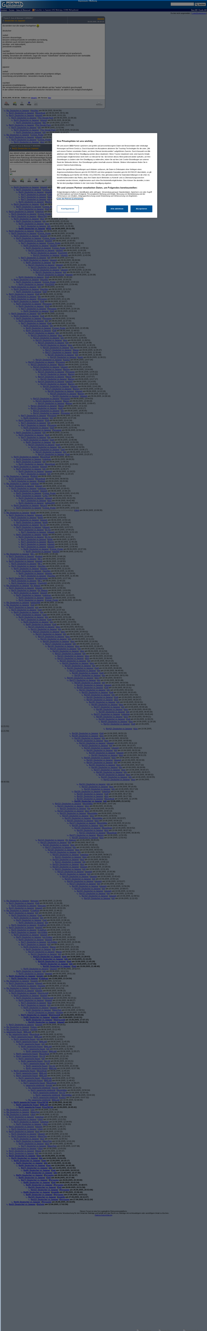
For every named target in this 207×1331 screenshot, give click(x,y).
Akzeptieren (141, 209)
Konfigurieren (67, 209)
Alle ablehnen (117, 209)
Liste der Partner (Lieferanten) (70, 199)
